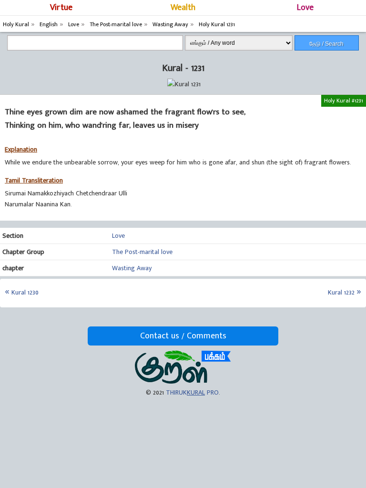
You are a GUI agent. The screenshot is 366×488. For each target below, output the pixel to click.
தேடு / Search (326, 44)
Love (305, 7)
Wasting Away (132, 268)
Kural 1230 (25, 292)
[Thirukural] (183, 381)
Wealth (183, 7)
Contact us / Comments (183, 336)
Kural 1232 (341, 292)
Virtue (61, 7)
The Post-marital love (142, 251)
